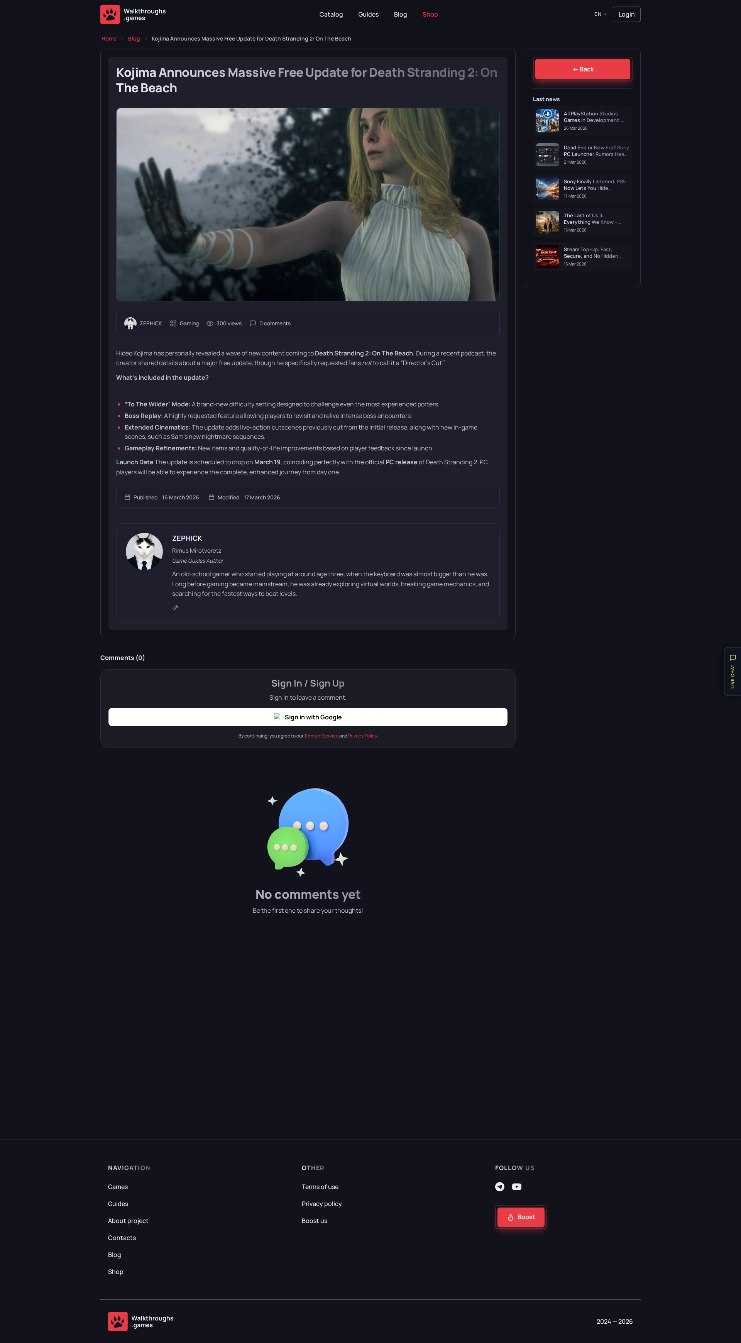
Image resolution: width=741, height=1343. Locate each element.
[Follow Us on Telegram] (499, 1189)
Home (109, 38)
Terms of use (320, 1186)
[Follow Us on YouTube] (516, 1189)
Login (627, 14)
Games (118, 1186)
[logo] (140, 1321)
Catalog (331, 14)
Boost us (314, 1220)
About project (128, 1220)
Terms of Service (321, 735)
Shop (430, 14)
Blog (400, 14)
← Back (583, 69)
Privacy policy (322, 1203)
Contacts (122, 1237)
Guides (369, 14)
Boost (526, 1217)
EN (597, 13)
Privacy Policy (362, 735)
